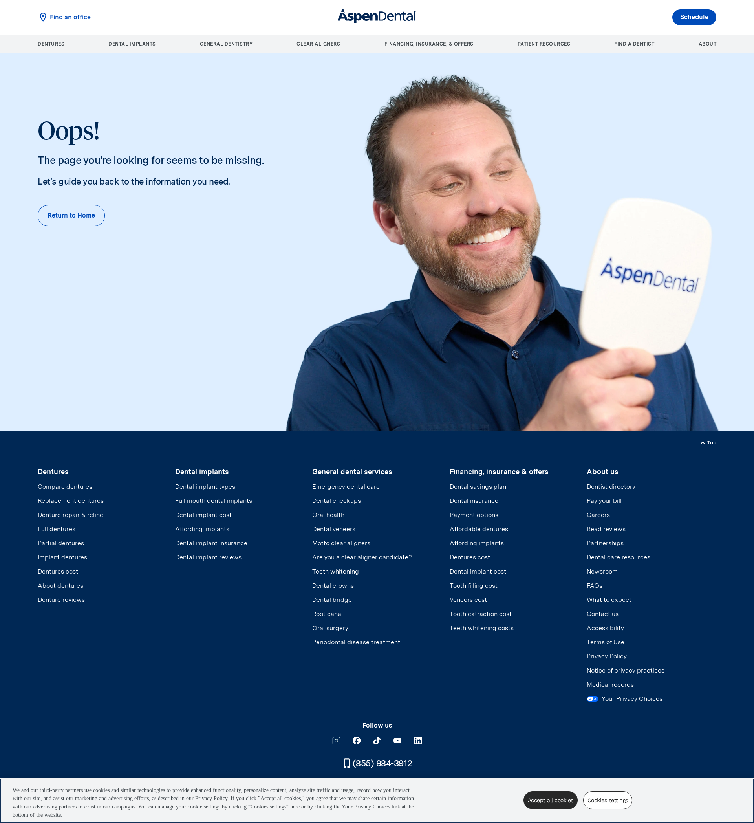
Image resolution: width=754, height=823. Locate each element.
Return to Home (71, 215)
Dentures (51, 44)
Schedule (694, 17)
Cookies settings (607, 800)
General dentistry (226, 44)
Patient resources (544, 44)
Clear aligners (318, 44)
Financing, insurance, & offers (429, 44)
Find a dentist (634, 44)
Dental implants (132, 44)
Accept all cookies (550, 800)
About (708, 44)
